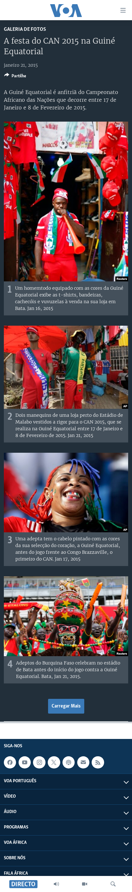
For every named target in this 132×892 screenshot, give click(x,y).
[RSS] (98, 762)
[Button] (15, 77)
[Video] (84, 884)
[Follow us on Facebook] (10, 762)
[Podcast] (68, 762)
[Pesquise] (113, 884)
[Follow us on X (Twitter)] (54, 762)
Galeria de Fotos (25, 29)
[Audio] (56, 884)
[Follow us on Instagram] (39, 762)
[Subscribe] (83, 762)
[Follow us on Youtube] (25, 762)
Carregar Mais (66, 706)
